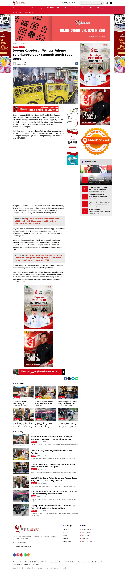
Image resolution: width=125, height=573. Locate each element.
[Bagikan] (76, 63)
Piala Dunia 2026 (88, 529)
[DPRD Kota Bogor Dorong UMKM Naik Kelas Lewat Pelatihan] (45, 392)
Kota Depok (86, 535)
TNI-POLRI (22, 46)
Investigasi (67, 541)
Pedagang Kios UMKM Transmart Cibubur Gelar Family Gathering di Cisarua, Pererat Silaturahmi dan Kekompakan (99, 195)
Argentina (85, 538)
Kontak (25, 564)
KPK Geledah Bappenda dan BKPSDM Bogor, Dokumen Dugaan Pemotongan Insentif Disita (45, 425)
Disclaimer (16, 564)
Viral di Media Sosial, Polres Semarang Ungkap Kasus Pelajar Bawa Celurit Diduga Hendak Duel (23, 425)
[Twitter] (69, 378)
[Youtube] (21, 555)
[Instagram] (18, 555)
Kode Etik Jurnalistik (37, 562)
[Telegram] (73, 378)
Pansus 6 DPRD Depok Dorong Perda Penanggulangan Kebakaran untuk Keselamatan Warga (99, 203)
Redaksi (24, 562)
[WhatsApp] (76, 378)
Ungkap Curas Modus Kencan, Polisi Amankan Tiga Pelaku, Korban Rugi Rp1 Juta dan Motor (68, 425)
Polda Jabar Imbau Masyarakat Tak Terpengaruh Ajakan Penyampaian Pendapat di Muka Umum (22, 403)
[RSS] (28, 555)
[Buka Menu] (111, 3)
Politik (65, 535)
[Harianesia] (19, 3)
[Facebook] (65, 378)
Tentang (16, 562)
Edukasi (15, 46)
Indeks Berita (35, 564)
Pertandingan (87, 541)
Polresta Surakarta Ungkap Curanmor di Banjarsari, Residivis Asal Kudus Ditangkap (67, 403)
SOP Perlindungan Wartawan (75, 562)
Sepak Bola (86, 532)
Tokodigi (64, 568)
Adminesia (20, 63)
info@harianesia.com (23, 546)
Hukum (65, 538)
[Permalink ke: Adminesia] (15, 63)
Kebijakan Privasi (94, 562)
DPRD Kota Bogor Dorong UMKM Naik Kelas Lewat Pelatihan (44, 403)
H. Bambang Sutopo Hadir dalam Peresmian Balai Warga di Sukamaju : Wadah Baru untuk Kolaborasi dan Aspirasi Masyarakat (99, 188)
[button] (102, 2)
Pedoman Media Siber (54, 562)
